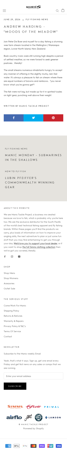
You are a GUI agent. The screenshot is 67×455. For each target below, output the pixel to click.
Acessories (9, 283)
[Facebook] (5, 256)
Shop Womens (11, 278)
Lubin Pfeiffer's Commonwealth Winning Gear (30, 182)
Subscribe (15, 386)
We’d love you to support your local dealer (35, 243)
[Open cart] (63, 10)
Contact (8, 336)
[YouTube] (19, 256)
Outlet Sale (9, 288)
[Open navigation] (4, 10)
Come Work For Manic (15, 305)
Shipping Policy (11, 310)
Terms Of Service (12, 331)
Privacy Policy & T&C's (15, 326)
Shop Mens (9, 273)
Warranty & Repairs (14, 320)
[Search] (57, 10)
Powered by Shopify (33, 428)
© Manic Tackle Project (33, 424)
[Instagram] (12, 256)
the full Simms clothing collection (38, 246)
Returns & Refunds (13, 315)
